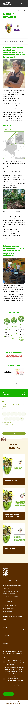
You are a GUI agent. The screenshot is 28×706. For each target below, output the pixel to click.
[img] (19, 41)
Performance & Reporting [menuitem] (10, 591)
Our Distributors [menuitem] (7, 601)
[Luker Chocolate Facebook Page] (4, 580)
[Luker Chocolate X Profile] (16, 580)
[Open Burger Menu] (24, 3)
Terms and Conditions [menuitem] (9, 608)
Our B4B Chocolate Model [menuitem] (10, 596)
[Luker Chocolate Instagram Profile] (7, 580)
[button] (5, 41)
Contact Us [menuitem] (6, 588)
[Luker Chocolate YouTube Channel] (10, 580)
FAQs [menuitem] (4, 599)
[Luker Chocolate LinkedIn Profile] (13, 580)
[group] (14, 41)
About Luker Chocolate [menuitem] (9, 593)
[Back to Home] (7, 3)
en (21, 3)
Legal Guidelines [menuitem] (7, 611)
